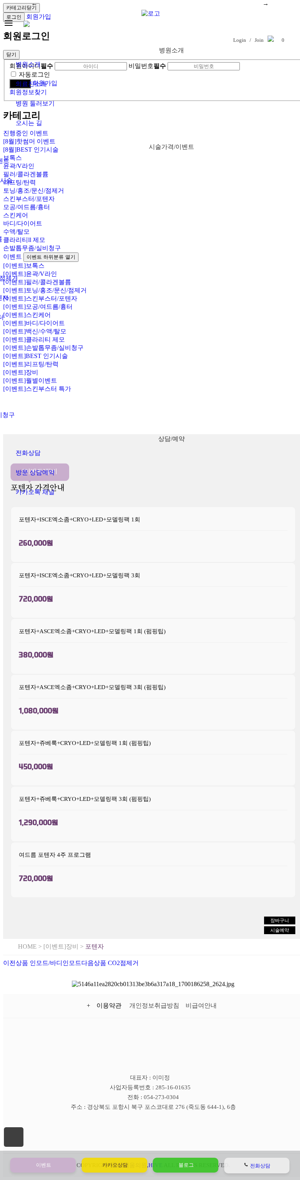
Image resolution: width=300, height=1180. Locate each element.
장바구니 (279, 920)
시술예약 (279, 930)
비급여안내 (201, 1005)
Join (259, 40)
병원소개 (28, 64)
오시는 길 (29, 123)
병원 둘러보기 (35, 103)
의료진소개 (31, 84)
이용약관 (110, 1005)
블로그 (185, 1165)
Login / (241, 40)
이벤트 (43, 1165)
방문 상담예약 (35, 472)
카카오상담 (114, 1165)
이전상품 (42, 963)
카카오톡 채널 (35, 492)
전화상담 (28, 452)
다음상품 (110, 963)
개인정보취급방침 (154, 1005)
